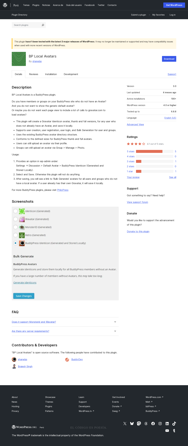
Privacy (15, 411)
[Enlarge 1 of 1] (114, 210)
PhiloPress (62, 189)
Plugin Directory (19, 14)
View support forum (137, 202)
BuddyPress (153, 411)
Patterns (49, 411)
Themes (49, 402)
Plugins (48, 406)
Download (169, 59)
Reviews (33, 74)
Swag (116, 411)
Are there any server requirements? (30, 331)
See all (172, 177)
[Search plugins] (43, 25)
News (14, 402)
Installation (51, 74)
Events (115, 402)
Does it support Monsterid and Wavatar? (34, 322)
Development (71, 74)
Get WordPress (174, 5)
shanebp (37, 61)
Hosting (15, 406)
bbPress (151, 406)
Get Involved (118, 397)
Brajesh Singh (25, 366)
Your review (133, 177)
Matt (149, 402)
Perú (42, 427)
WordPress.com (154, 397)
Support (172, 74)
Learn (81, 397)
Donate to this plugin (138, 231)
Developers (84, 406)
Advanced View (135, 124)
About (15, 397)
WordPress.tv (86, 411)
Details (18, 74)
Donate (117, 406)
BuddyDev (77, 359)
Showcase (50, 397)
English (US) (170, 118)
